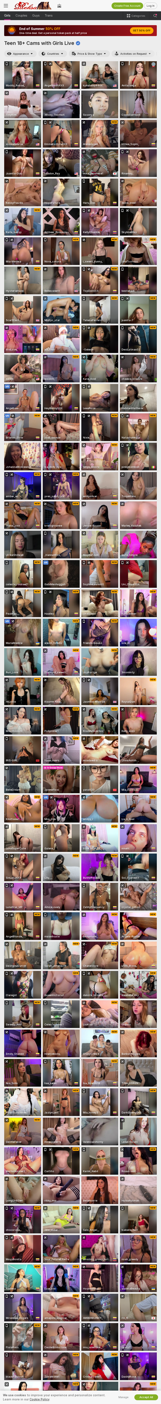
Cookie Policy (39, 1399)
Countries (53, 53)
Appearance (21, 53)
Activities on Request (133, 53)
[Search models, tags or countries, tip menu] (155, 15)
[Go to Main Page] (33, 5)
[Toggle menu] (6, 5)
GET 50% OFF (142, 30)
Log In (151, 5)
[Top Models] (59, 5)
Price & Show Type (90, 53)
